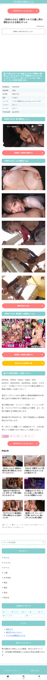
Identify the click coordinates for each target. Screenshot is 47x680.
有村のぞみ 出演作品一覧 (23, 363)
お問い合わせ (34, 670)
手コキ (21, 436)
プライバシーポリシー (12, 670)
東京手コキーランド (14, 632)
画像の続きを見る (23, 306)
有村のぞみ (30, 436)
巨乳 (14, 436)
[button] (43, 542)
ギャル (6, 436)
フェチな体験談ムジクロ (15, 635)
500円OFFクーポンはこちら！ (23, 11)
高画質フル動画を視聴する (23, 153)
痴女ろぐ (9, 629)
